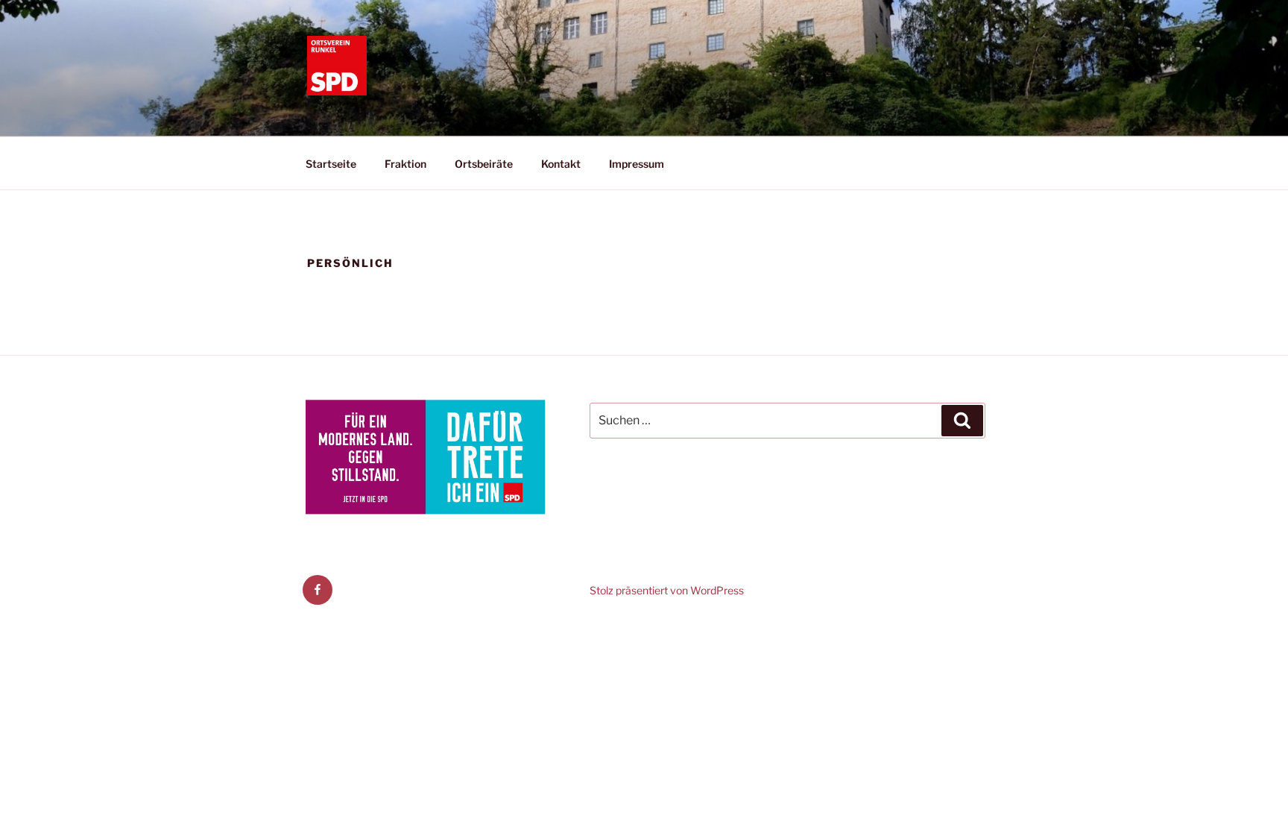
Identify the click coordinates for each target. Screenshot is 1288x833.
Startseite (331, 163)
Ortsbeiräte (484, 163)
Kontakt (561, 163)
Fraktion (405, 163)
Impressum (636, 163)
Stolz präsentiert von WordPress (667, 590)
